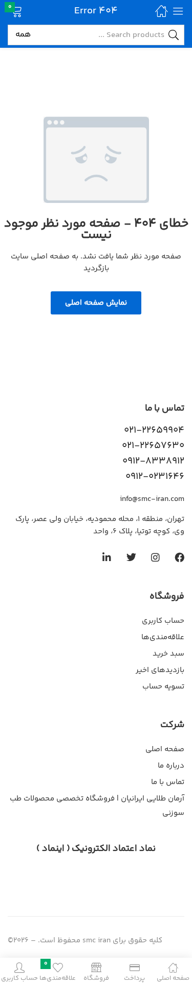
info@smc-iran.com (152, 499)
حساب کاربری (163, 621)
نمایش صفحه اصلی (96, 303)
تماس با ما (167, 782)
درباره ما (171, 766)
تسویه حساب (163, 687)
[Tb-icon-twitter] (131, 557)
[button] (29, 11)
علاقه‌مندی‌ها (162, 637)
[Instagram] (155, 557)
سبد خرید (168, 654)
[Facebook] (179, 557)
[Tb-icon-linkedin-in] (107, 557)
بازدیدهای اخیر (160, 670)
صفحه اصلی (164, 749)
